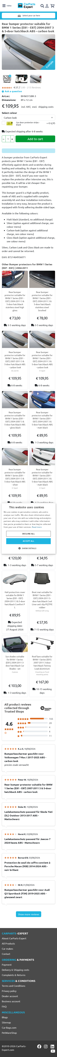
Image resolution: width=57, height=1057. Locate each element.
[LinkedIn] (53, 1046)
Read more (37, 527)
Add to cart (35, 139)
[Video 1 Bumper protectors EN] (21, 79)
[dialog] (28, 528)
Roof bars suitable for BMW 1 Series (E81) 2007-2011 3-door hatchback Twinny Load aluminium (42, 662)
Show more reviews (28, 914)
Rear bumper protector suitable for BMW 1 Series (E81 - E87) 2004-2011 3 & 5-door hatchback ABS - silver (14, 477)
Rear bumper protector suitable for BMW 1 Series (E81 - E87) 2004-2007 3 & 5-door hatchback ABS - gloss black (14, 420)
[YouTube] (53, 1051)
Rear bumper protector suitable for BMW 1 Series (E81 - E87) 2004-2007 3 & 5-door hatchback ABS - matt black (42, 420)
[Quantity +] (12, 139)
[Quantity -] (4, 139)
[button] (28, 548)
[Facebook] (39, 1046)
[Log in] (47, 5)
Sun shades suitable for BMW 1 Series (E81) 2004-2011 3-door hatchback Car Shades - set (14, 662)
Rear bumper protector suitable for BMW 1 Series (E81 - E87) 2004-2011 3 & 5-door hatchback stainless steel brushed (42, 301)
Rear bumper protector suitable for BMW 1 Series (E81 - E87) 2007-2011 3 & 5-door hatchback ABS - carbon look (14, 360)
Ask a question (13, 91)
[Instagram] (46, 1046)
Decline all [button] (28, 533)
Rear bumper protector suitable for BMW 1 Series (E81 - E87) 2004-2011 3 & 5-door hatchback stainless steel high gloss (15, 301)
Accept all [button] (28, 541)
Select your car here (31, 15)
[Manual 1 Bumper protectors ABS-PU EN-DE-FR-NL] (7, 79)
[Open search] (43, 6)
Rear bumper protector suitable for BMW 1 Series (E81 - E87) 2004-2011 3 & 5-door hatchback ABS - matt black (42, 477)
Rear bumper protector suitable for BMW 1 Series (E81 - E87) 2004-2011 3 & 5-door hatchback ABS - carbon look (42, 360)
